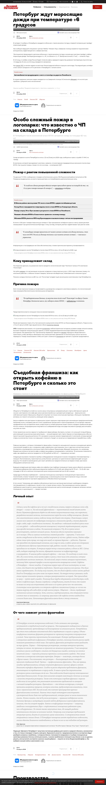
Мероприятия (64, 7)
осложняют (46, 328)
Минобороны (78, 350)
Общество (42, 99)
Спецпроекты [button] (50, 7)
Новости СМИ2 (18, 111)
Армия (85, 350)
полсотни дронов (53, 325)
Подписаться (53, 1)
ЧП (58, 350)
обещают (73, 79)
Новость (19, 99)
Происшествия (51, 350)
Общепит (30, 755)
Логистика (69, 350)
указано (22, 271)
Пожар (63, 350)
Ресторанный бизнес (40, 755)
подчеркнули (71, 301)
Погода (26, 99)
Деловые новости (56, 755)
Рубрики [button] (37, 7)
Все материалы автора (36, 38)
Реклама (74, 7)
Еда (49, 755)
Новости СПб (33, 99)
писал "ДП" (19, 65)
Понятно (100, 781)
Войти (97, 7)
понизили (59, 336)
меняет (63, 332)
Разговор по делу (21, 755)
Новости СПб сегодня (39, 350)
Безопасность (27, 352)
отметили (59, 188)
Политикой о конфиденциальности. (46, 782)
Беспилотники (17, 352)
